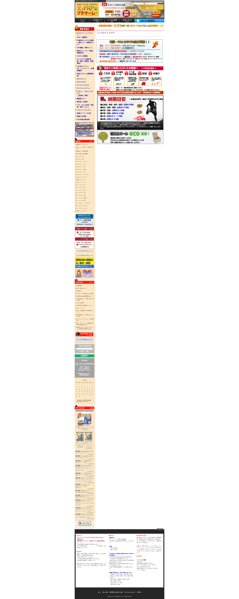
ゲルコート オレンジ (82, 177)
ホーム (82, 20)
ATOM (87, 523)
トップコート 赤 (81, 192)
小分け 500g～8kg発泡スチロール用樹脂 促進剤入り (82, 486)
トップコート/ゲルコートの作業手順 (85, 319)
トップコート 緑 (81, 200)
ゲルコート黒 (80, 159)
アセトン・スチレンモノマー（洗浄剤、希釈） (85, 93)
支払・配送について (97, 20)
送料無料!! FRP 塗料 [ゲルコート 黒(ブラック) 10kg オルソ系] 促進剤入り (80, 443)
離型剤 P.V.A (81, 98)
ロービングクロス (83, 85)
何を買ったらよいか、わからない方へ (84, 220)
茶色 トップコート (82, 211)
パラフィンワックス (83, 110)
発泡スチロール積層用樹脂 (85, 74)
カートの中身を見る (84, 334)
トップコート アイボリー (83, 203)
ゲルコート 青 (81, 166)
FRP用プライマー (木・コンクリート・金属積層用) (85, 68)
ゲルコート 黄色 (81, 169)
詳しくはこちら (92, 546)
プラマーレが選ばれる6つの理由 (85, 293)
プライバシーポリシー (129, 592)
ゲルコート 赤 (81, 164)
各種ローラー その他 (84, 113)
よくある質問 (80, 303)
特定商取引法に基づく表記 (116, 592)
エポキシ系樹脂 (82, 56)
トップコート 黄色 (81, 198)
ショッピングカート (149, 20)
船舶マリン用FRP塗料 (82, 151)
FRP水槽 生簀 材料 (83, 119)
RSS (83, 523)
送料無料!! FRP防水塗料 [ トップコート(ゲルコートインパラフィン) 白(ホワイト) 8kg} (84, 516)
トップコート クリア (82, 208)
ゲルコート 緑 (81, 172)
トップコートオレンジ (82, 205)
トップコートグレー (82, 190)
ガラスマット (81, 79)
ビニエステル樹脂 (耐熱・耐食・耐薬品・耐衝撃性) (85, 61)
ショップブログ (112, 20)
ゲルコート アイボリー (83, 174)
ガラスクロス (81, 82)
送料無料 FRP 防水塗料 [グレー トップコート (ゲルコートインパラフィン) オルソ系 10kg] (88, 444)
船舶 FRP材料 (81, 116)
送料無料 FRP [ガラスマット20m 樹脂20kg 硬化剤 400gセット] (84, 427)
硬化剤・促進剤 (82, 102)
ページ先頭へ (160, 529)
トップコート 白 (81, 185)
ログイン (143, 8)
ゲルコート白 (80, 156)
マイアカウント (159, 8)
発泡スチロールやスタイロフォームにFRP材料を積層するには (85, 328)
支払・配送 (105, 592)
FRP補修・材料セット (84, 47)
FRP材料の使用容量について (84, 305)
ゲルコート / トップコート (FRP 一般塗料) (85, 35)
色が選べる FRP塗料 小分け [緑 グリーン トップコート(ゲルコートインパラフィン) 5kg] (84, 509)
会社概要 (79, 285)
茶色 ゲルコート (81, 179)
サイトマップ (80, 308)
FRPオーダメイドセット (84, 129)
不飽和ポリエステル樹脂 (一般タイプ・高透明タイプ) (85, 42)
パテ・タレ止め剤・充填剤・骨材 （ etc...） (85, 106)
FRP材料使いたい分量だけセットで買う (85, 315)
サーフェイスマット (83, 88)
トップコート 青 (81, 195)
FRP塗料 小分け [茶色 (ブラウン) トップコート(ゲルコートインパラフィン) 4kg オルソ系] (84, 479)
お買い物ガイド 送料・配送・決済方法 (85, 299)
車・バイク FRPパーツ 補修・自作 (85, 147)
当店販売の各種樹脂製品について (85, 296)
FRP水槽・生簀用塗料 (82, 153)
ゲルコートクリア (81, 182)
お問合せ (127, 20)
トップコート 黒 (81, 187)
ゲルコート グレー (82, 161)
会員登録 (150, 8)
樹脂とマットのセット (82, 144)
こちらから (84, 371)
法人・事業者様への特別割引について (85, 311)
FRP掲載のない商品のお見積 (84, 263)
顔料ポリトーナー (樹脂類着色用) (85, 52)
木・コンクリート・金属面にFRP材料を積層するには (85, 323)
